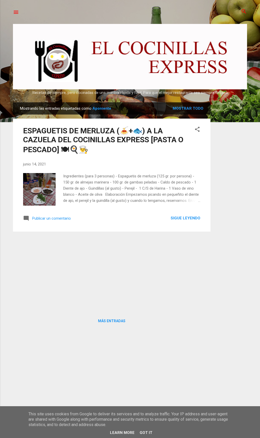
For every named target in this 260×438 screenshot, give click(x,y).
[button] (197, 129)
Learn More (122, 432)
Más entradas (111, 321)
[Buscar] (244, 12)
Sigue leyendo (185, 218)
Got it (146, 432)
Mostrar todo (188, 108)
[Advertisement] (231, 178)
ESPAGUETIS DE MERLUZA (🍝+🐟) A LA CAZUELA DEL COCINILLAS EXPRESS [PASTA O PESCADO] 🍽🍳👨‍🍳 (103, 140)
